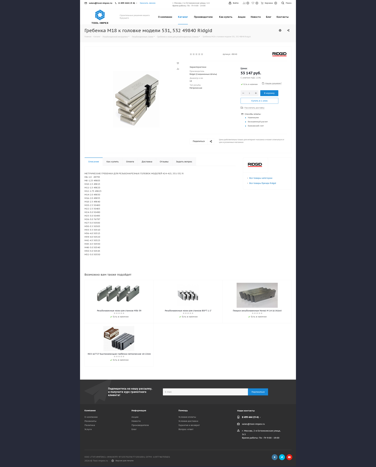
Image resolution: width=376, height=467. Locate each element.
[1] (191, 54)
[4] (199, 54)
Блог (134, 429)
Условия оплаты (187, 417)
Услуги (88, 429)
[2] (193, 54)
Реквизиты (90, 421)
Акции (134, 417)
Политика (89, 425)
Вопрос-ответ (185, 429)
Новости (136, 421)
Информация (138, 410)
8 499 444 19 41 (250, 417)
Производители (140, 425)
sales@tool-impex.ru (253, 424)
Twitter (282, 457)
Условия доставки (188, 421)
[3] (196, 54)
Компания (90, 410)
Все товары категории (260, 178)
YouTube (289, 457)
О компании (91, 417)
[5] (202, 54)
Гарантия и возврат (189, 425)
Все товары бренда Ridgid (262, 183)
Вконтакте (275, 457)
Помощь (183, 410)
